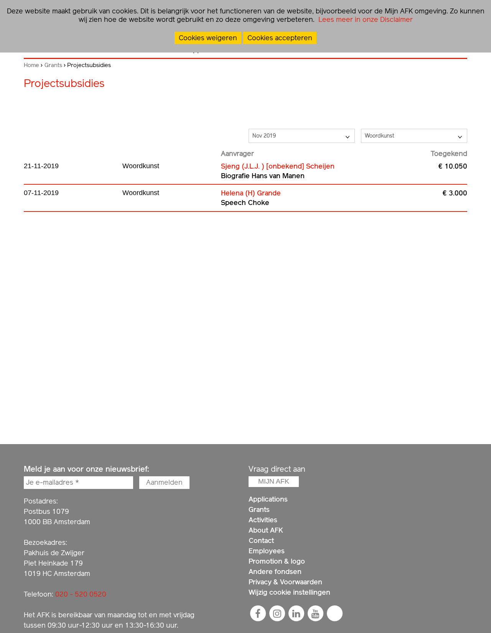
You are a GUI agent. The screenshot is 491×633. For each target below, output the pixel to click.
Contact (261, 540)
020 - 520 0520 (80, 594)
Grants (53, 65)
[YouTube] (315, 613)
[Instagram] (277, 613)
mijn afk (273, 481)
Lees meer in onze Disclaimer (364, 19)
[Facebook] (258, 613)
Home (31, 65)
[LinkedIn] (296, 613)
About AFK (266, 530)
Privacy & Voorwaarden (285, 582)
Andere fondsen (275, 571)
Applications (268, 499)
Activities (263, 520)
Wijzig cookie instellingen (289, 592)
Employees (267, 551)
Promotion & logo (277, 561)
